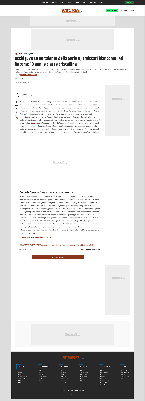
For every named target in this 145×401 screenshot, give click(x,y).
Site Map (123, 374)
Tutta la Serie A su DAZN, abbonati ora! (35, 237)
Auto (62, 370)
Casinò (101, 2)
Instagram (70, 390)
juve (27, 75)
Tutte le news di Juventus (90, 249)
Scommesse (93, 2)
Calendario (54, 2)
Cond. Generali (104, 385)
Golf (40, 379)
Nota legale (103, 376)
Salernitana (35, 123)
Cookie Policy (104, 379)
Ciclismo (41, 374)
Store (81, 379)
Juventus (70, 2)
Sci (40, 370)
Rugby (41, 372)
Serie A (62, 2)
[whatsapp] (16, 105)
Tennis (84, 2)
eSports (41, 383)
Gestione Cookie (104, 381)
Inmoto (62, 374)
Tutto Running (43, 376)
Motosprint (63, 376)
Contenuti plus (129, 2)
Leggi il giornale (129, 10)
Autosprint (63, 372)
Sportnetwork (64, 381)
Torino (77, 2)
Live (138, 2)
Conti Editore (64, 383)
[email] (16, 112)
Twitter (76, 390)
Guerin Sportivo (65, 379)
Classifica (45, 2)
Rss (81, 370)
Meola (22, 75)
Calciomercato (32, 75)
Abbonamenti (84, 372)
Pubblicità (124, 370)
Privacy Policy (104, 383)
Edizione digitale (84, 376)
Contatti (102, 370)
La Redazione (104, 372)
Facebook (63, 390)
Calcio (20, 54)
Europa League (22, 379)
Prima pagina (84, 374)
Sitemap (82, 381)
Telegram (81, 390)
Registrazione (125, 372)
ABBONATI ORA (112, 10)
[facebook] (16, 102)
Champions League (23, 376)
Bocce (41, 381)
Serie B (20, 374)
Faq (101, 374)
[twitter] (16, 108)
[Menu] (6, 2)
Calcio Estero (21, 381)
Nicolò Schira (21, 78)
